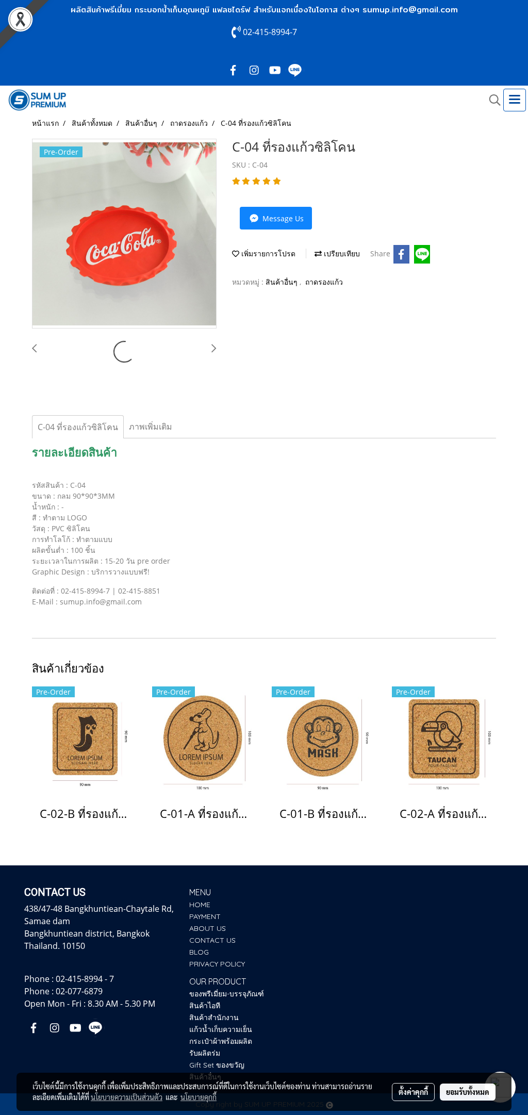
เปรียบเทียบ (341, 253)
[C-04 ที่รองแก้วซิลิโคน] (124, 234)
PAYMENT (205, 916)
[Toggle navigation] (514, 100)
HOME (199, 904)
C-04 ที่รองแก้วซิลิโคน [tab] (78, 427)
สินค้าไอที (204, 1005)
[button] (491, 100)
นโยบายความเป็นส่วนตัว (126, 1097)
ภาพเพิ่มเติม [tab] (150, 426)
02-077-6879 (79, 991)
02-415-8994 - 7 (85, 979)
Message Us (282, 218)
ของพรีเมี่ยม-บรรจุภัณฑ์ (226, 993)
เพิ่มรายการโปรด (267, 253)
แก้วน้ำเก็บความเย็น (220, 1029)
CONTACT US (212, 940)
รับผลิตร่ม (204, 1053)
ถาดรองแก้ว (324, 282)
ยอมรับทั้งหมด (467, 1091)
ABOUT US (207, 928)
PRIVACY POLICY (217, 964)
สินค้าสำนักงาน (214, 1017)
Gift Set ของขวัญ (216, 1065)
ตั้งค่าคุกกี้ (413, 1091)
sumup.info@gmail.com (410, 9)
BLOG (199, 952)
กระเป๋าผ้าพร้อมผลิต (220, 1041)
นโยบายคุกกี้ (198, 1097)
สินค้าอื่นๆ (283, 282)
